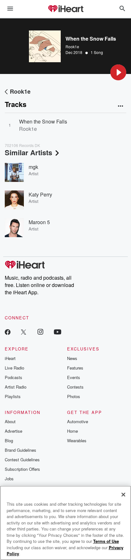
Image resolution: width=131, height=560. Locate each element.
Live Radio (14, 368)
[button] (118, 72)
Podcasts (13, 377)
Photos (73, 396)
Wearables (76, 440)
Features (75, 368)
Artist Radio (15, 387)
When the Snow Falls (43, 121)
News (72, 358)
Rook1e (72, 46)
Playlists (13, 396)
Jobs (9, 479)
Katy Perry (40, 194)
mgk (33, 166)
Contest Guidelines (22, 460)
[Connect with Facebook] (7, 332)
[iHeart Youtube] (57, 332)
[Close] (123, 495)
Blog (9, 440)
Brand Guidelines (20, 450)
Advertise (13, 431)
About (10, 421)
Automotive (77, 421)
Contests (75, 387)
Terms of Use (106, 541)
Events (73, 377)
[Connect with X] (23, 332)
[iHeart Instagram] (40, 332)
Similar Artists (28, 152)
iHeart (10, 358)
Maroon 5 (39, 222)
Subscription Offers (22, 469)
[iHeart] (65, 9)
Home (72, 431)
